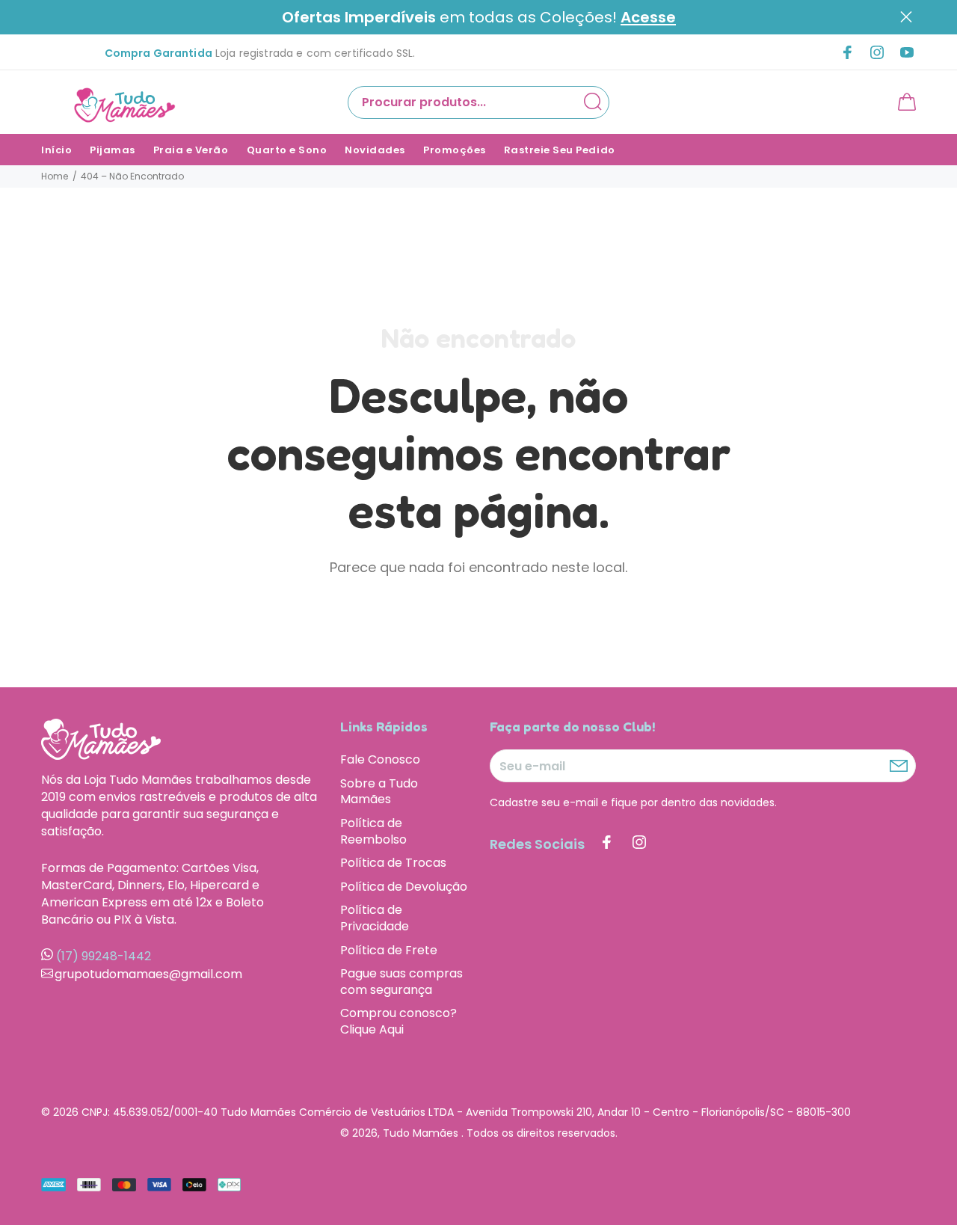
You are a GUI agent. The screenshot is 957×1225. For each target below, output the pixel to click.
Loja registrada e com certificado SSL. (260, 53)
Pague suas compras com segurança (401, 981)
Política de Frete (388, 950)
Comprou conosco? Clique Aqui (398, 1020)
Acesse (648, 17)
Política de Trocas (393, 862)
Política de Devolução (403, 886)
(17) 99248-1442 (103, 956)
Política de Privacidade (374, 918)
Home (54, 176)
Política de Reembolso (373, 831)
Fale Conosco (380, 760)
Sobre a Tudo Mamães (379, 791)
